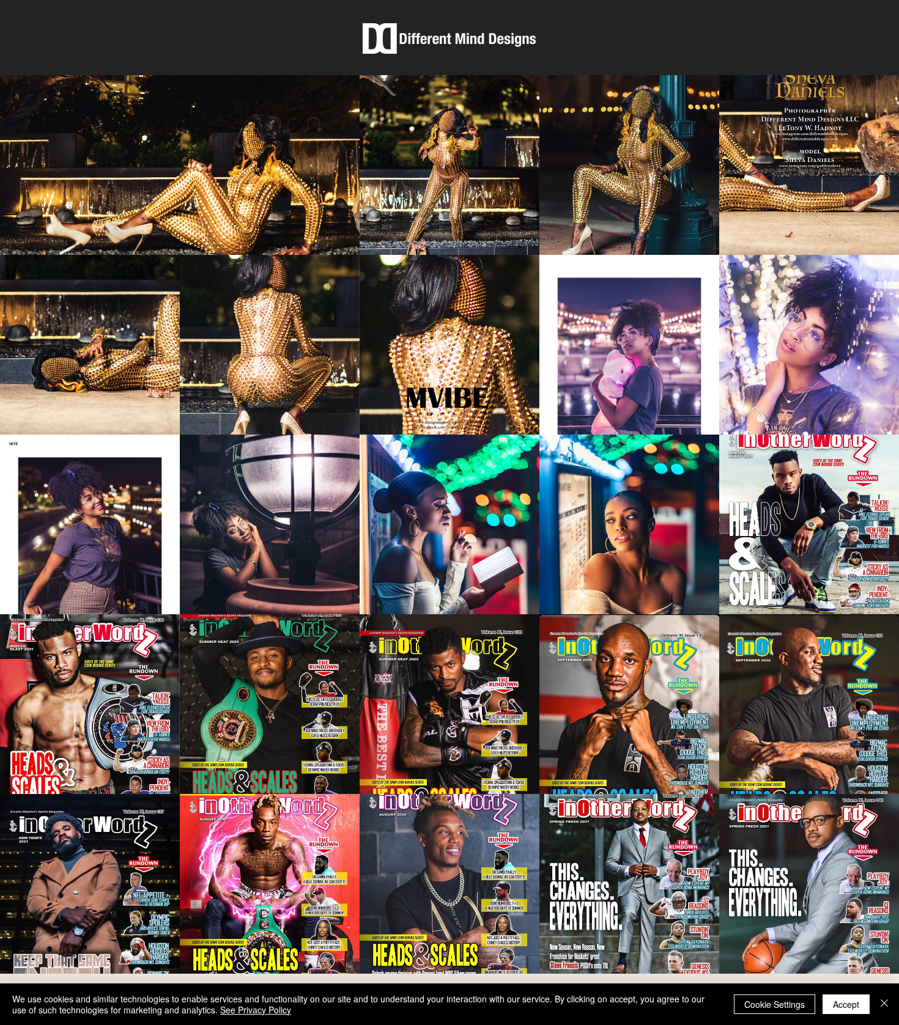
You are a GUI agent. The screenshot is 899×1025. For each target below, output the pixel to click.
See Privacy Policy (255, 1010)
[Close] (884, 1004)
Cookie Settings (774, 1004)
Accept (846, 1004)
